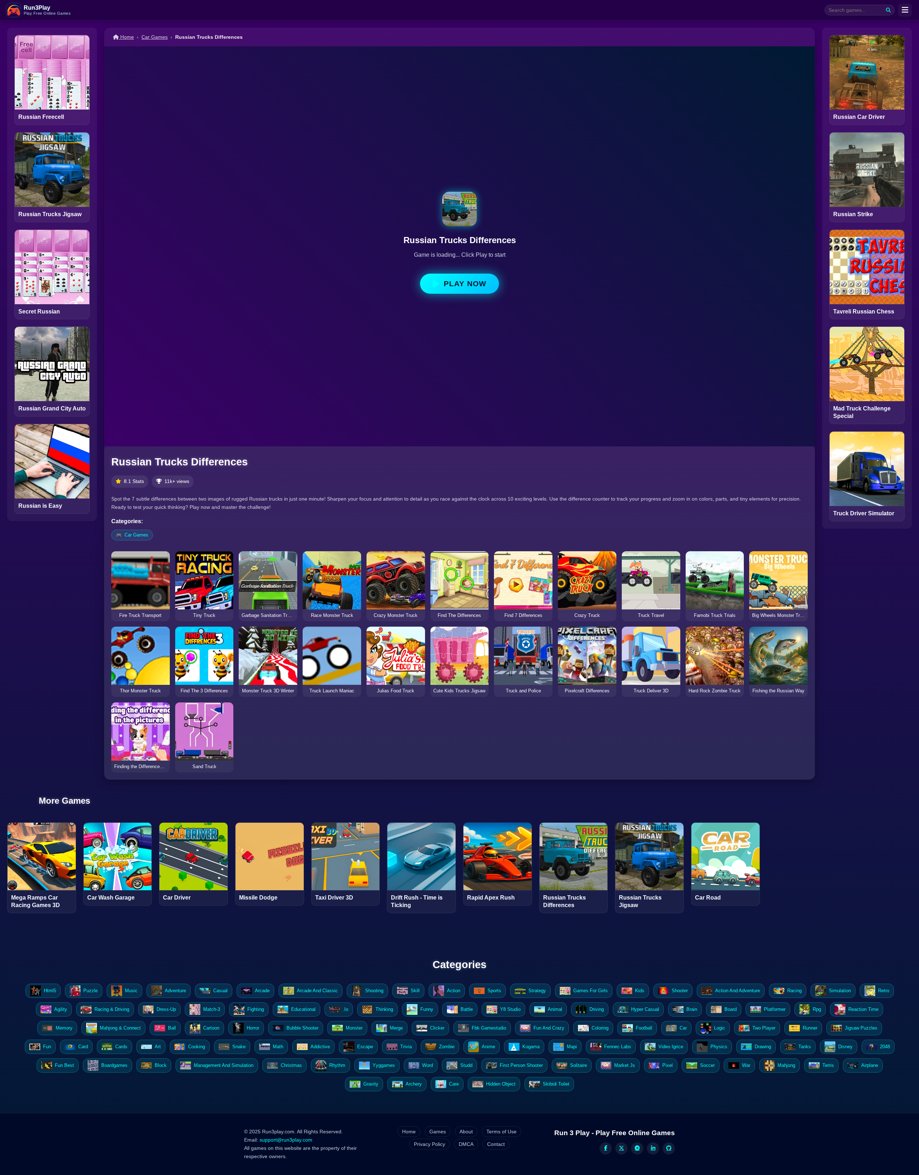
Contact (496, 1144)
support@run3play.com (286, 1140)
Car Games (154, 37)
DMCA (466, 1144)
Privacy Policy (429, 1144)
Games (437, 1131)
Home (126, 37)
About (466, 1131)
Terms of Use (501, 1131)
